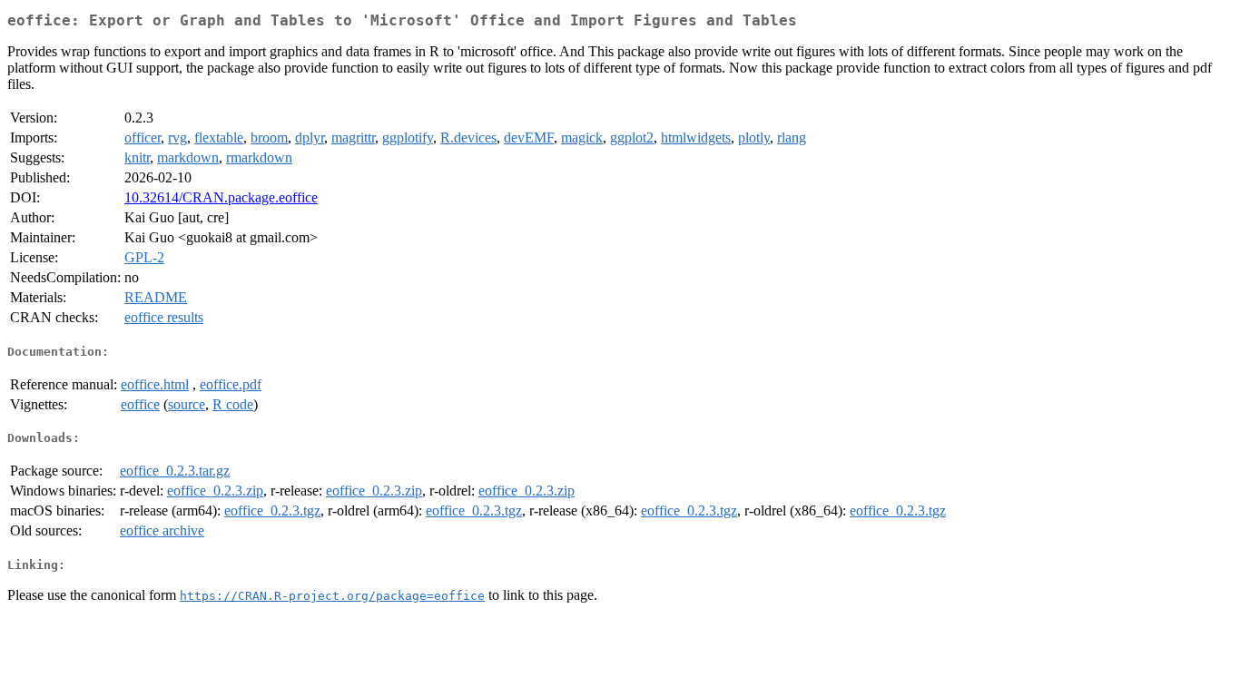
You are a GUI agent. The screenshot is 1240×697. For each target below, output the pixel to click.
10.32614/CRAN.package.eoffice (221, 197)
